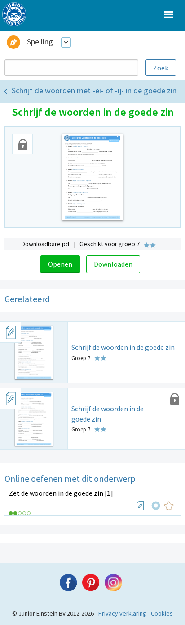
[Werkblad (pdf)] (140, 506)
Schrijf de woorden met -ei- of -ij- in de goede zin (94, 90)
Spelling (40, 41)
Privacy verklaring (122, 613)
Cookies (162, 613)
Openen (60, 264)
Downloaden (113, 264)
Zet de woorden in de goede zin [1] (61, 493)
